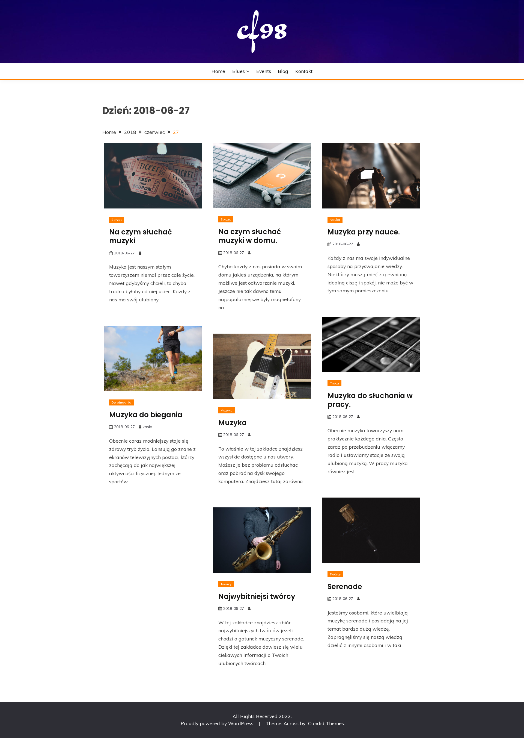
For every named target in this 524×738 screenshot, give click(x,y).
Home (218, 71)
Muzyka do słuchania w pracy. (370, 400)
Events (263, 71)
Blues (238, 71)
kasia (147, 426)
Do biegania (121, 402)
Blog (283, 71)
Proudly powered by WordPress (218, 723)
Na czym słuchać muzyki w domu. (249, 236)
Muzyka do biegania (145, 415)
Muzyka (227, 410)
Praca (334, 383)
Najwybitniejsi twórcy (256, 596)
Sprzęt (116, 219)
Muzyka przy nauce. (363, 232)
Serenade (344, 587)
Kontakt (303, 71)
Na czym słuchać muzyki (140, 236)
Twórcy (335, 574)
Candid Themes (326, 723)
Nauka (335, 219)
